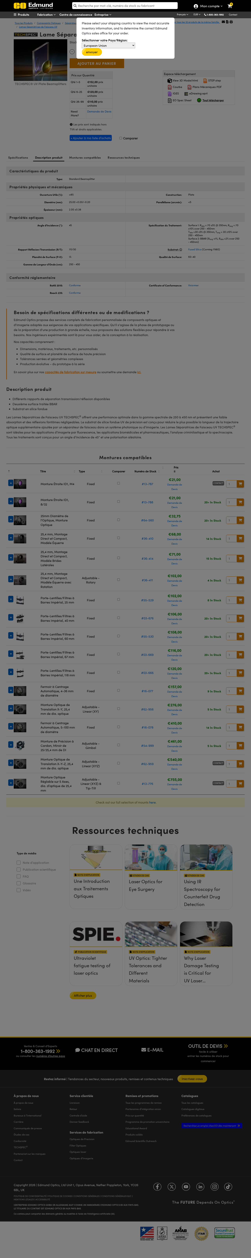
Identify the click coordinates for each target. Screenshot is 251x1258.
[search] (125, 5)
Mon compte (209, 6)
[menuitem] (29, 14)
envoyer (92, 52)
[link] (232, 3)
